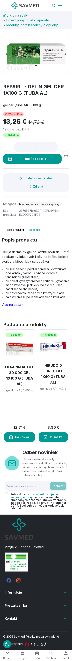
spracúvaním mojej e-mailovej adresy (34, 496)
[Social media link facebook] (9, 580)
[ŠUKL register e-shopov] (36, 562)
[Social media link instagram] (18, 580)
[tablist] (23, 230)
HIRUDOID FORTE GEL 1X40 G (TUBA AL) (53, 373)
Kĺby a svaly (18, 15)
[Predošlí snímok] (7, 54)
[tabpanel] (36, 273)
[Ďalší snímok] (64, 54)
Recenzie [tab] (35, 229)
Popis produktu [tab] (15, 229)
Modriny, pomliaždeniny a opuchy (32, 25)
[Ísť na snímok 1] (36, 66)
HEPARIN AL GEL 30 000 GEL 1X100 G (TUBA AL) (19, 375)
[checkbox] (7, 494)
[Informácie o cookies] (7, 644)
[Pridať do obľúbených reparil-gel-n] (66, 157)
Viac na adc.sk (12, 305)
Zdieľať (38, 186)
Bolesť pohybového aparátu (27, 20)
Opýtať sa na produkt (38, 178)
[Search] (54, 6)
